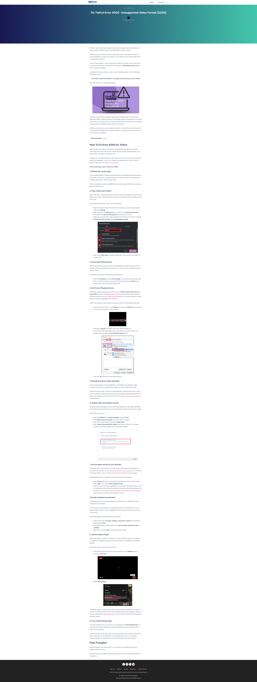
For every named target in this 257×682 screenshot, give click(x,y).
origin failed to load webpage (113, 296)
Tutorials (151, 2)
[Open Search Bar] (167, 2)
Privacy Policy (133, 669)
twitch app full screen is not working (121, 470)
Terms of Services (142, 669)
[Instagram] (130, 664)
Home (125, 8)
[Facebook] (123, 664)
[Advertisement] (128, 30)
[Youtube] (133, 664)
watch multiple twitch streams (131, 396)
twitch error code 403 (111, 162)
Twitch (132, 8)
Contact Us (119, 669)
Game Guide (161, 2)
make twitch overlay (109, 614)
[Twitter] (127, 664)
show (105, 138)
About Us (112, 669)
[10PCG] (92, 2)
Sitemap (126, 669)
